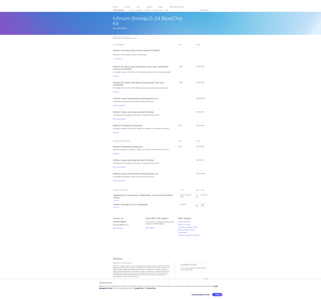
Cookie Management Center (201, 294)
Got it (217, 294)
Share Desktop (149, 228)
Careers (206, 279)
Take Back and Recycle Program (188, 227)
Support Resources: (125, 36)
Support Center (116, 36)
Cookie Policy (139, 288)
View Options (118, 59)
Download (116, 76)
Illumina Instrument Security (186, 230)
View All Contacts (118, 228)
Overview (131, 10)
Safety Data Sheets (184, 222)
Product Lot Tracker (184, 224)
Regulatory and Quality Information (188, 235)
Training (166, 10)
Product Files (147, 10)
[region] (160, 289)
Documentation (139, 10)
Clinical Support (182, 232)
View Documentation (119, 105)
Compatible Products (157, 10)
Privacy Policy (151, 288)
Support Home (204, 10)
